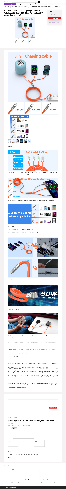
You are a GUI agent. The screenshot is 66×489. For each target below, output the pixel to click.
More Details (55, 18)
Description (7, 46)
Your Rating (10, 428)
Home (5, 6)
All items (34, 4)
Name (9, 448)
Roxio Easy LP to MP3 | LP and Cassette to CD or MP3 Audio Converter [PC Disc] (21, 479)
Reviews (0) (13, 46)
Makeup (58, 22)
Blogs (30, 4)
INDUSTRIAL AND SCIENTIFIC (12, 6)
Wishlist (39, 4)
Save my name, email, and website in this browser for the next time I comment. (24, 454)
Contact (44, 4)
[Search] (39, 2)
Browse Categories (10, 4)
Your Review (10, 438)
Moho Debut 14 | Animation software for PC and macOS (56, 479)
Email (9, 451)
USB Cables (20, 6)
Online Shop (25, 4)
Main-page (19, 4)
